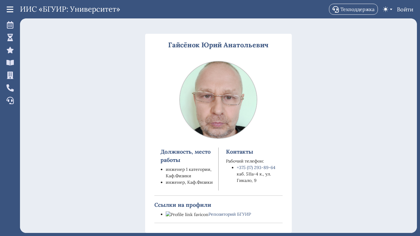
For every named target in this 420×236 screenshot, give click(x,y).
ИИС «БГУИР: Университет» (70, 9)
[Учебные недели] (9, 37)
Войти (405, 9)
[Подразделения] (9, 75)
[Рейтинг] (9, 50)
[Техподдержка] (9, 100)
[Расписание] (9, 24)
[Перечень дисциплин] (9, 62)
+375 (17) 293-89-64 (256, 167)
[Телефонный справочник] (9, 87)
